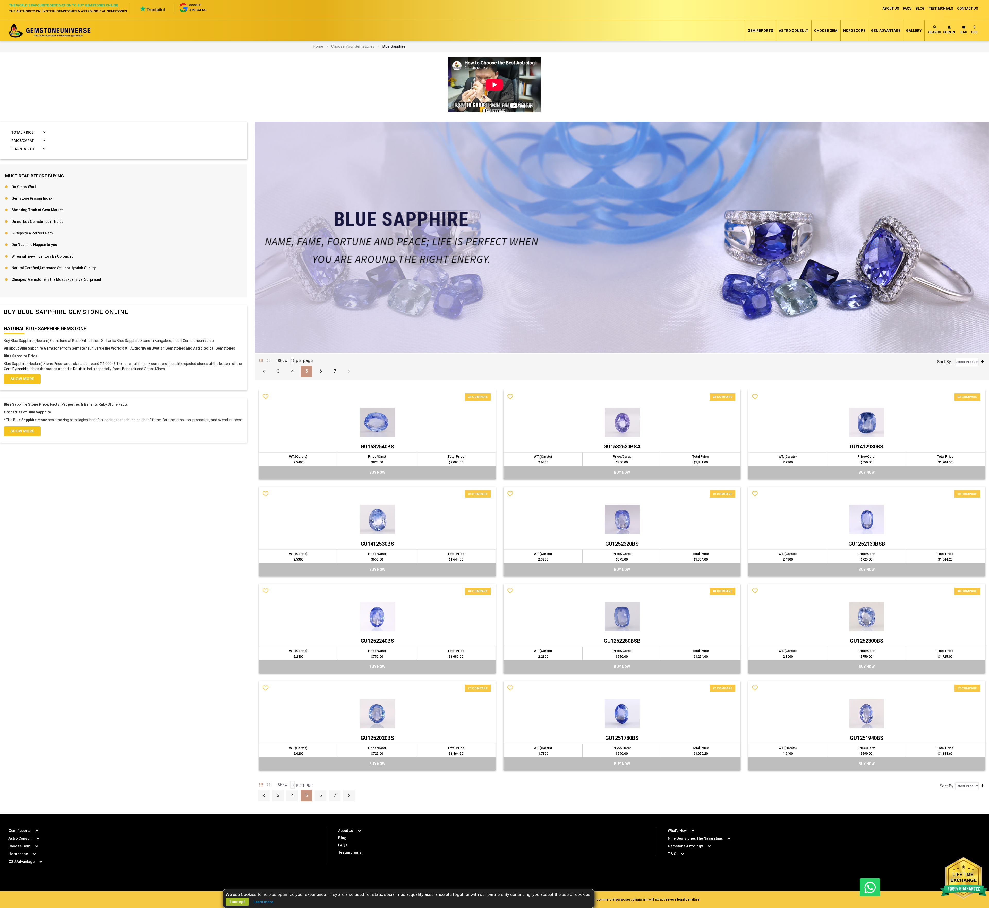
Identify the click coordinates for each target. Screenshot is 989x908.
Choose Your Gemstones (352, 46)
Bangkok (129, 369)
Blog (342, 838)
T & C (672, 854)
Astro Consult (793, 31)
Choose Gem (826, 31)
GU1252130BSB (866, 544)
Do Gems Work (24, 187)
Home (318, 46)
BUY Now (377, 472)
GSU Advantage (885, 31)
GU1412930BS (866, 447)
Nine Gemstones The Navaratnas (695, 838)
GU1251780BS (622, 738)
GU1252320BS (622, 544)
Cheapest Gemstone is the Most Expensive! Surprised (56, 279)
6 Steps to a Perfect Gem (32, 233)
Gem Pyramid (15, 369)
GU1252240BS (377, 641)
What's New (677, 831)
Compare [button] (479, 397)
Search (934, 32)
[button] (974, 31)
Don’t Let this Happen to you (34, 245)
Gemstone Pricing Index (32, 198)
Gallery (914, 31)
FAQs (342, 845)
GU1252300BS (866, 641)
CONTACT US (967, 8)
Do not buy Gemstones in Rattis (38, 221)
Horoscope (854, 31)
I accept (237, 901)
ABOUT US (890, 8)
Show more (22, 379)
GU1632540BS (377, 447)
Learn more (263, 902)
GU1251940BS (866, 738)
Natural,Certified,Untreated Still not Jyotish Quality (54, 268)
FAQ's (907, 8)
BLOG (920, 8)
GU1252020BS (377, 738)
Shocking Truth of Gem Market (37, 210)
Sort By (944, 361)
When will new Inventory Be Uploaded (43, 256)
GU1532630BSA (622, 447)
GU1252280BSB (622, 641)
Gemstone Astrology (685, 846)
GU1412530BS (377, 544)
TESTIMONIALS (941, 8)
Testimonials (349, 852)
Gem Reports (760, 31)
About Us (345, 831)
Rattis (78, 369)
